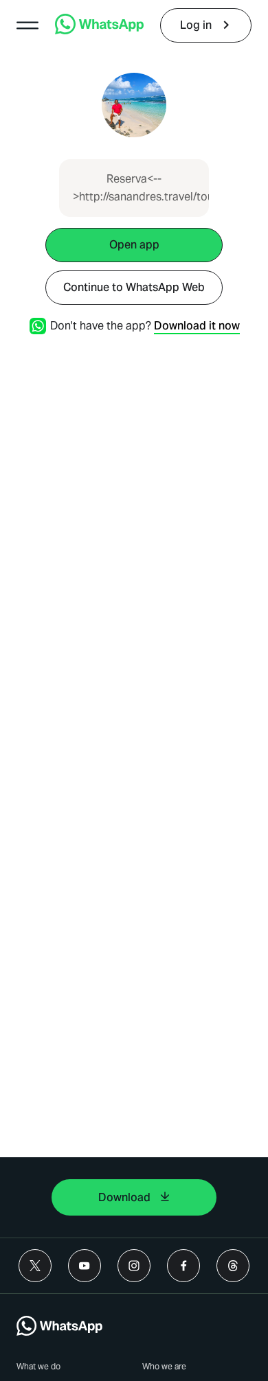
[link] (99, 30)
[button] (27, 25)
